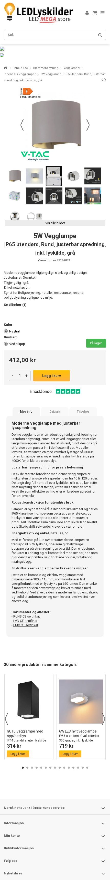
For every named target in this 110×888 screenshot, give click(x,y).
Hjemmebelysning (45, 68)
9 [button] (60, 768)
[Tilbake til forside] (5, 68)
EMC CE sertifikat (25, 625)
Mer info (26, 411)
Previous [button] (6, 719)
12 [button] (73, 768)
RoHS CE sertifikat (26, 616)
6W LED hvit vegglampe (79, 735)
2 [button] (27, 768)
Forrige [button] (22, 125)
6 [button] (46, 768)
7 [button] (50, 768)
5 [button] (41, 768)
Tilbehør (83, 411)
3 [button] (32, 768)
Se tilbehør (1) (15, 305)
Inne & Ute (21, 68)
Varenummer (47, 260)
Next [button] (103, 719)
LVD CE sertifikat (25, 621)
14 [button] (83, 768)
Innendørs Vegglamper (20, 74)
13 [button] (78, 768)
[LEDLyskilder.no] (38, 13)
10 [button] (64, 768)
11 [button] (69, 768)
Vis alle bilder (55, 223)
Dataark (54, 411)
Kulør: (9, 325)
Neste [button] (88, 125)
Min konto (12, 836)
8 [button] (55, 768)
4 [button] (37, 768)
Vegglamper (71, 68)
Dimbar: (11, 337)
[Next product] (105, 80)
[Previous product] (102, 80)
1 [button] (23, 768)
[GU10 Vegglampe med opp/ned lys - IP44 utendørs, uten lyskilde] (29, 702)
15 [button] (87, 768)
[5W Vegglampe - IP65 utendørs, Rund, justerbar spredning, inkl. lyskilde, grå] (14, 176)
